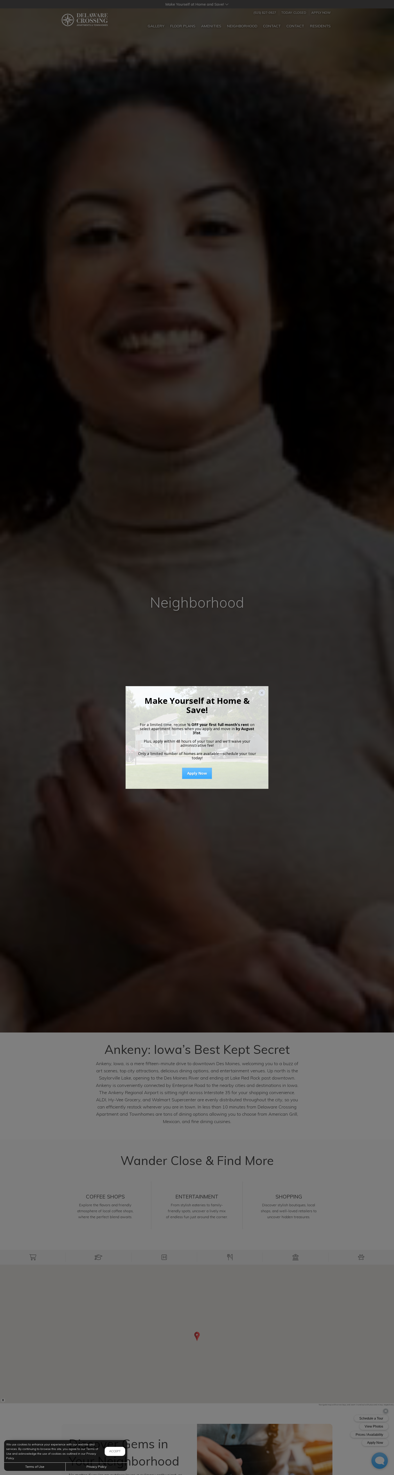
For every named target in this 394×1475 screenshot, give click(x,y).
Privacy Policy (96, 1467)
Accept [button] (115, 1451)
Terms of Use (34, 1467)
